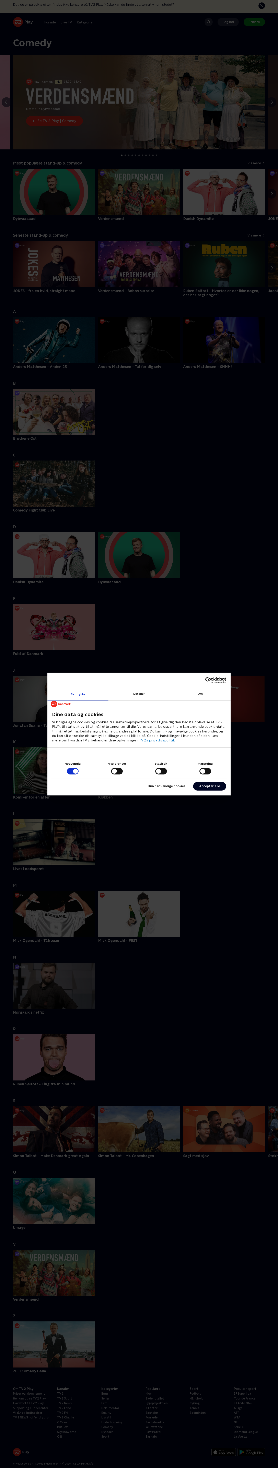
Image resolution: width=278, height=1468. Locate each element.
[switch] (117, 771)
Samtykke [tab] (78, 694)
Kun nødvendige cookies (166, 786)
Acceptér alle (209, 786)
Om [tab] (200, 693)
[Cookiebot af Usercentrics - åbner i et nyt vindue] (208, 680)
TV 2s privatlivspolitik (157, 740)
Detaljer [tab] (139, 693)
